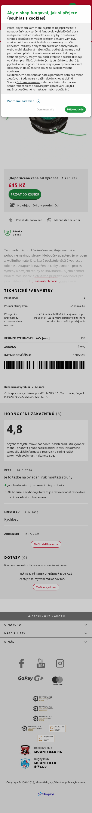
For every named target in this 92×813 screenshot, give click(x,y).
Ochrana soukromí (28, 82)
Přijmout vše (75, 109)
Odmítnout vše (45, 109)
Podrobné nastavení (21, 101)
